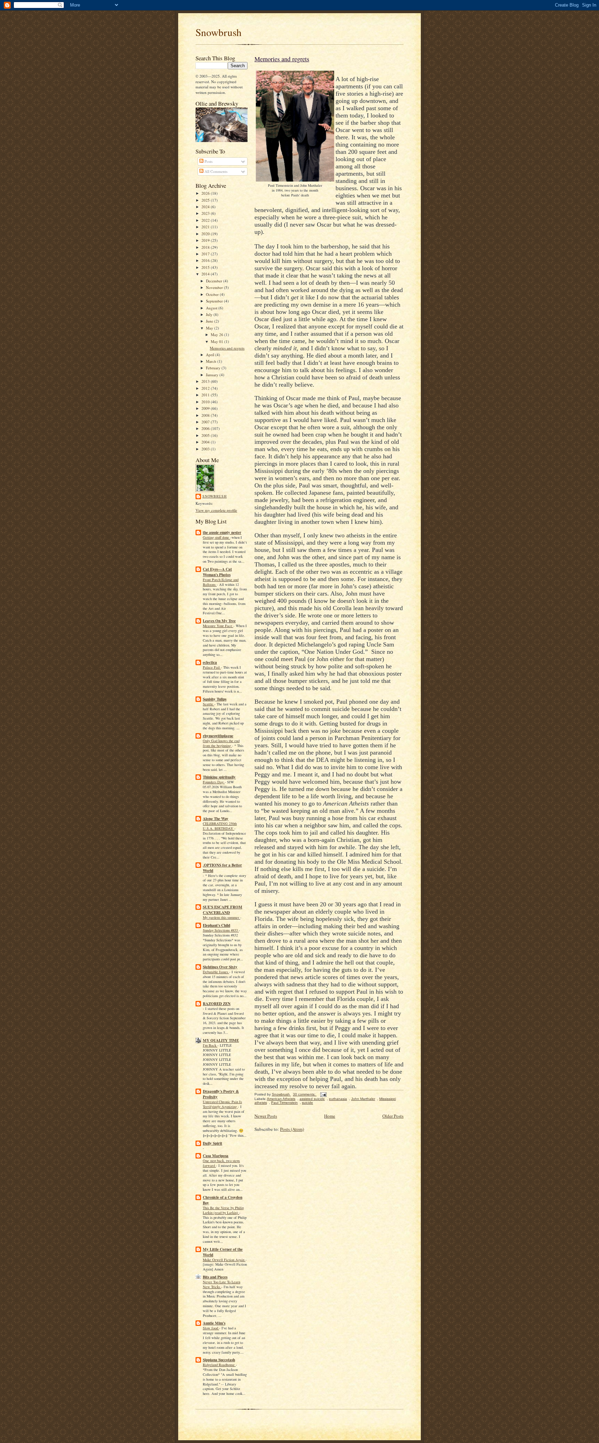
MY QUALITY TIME (221, 1040)
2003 (206, 448)
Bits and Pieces (215, 1277)
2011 (206, 394)
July (210, 314)
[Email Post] (323, 1094)
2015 (206, 267)
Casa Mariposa (215, 1156)
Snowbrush (219, 32)
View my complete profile (216, 510)
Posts (207, 161)
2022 (206, 220)
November (215, 287)
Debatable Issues (216, 971)
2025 (206, 200)
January (212, 374)
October (213, 294)
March (211, 361)
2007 (206, 421)
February (214, 367)
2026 (206, 193)
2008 (206, 415)
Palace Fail (212, 667)
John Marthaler (363, 1099)
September (215, 300)
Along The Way (215, 818)
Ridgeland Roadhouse (219, 1364)
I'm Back (210, 1045)
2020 (206, 233)
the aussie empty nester (222, 532)
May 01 (217, 341)
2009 (206, 408)
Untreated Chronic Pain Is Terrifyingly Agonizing (222, 1104)
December (214, 280)
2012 (206, 388)
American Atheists (281, 1099)
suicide (307, 1103)
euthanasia (338, 1099)
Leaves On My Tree (219, 621)
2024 (206, 206)
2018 (206, 247)
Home (329, 1116)
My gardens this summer (221, 917)
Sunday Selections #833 (221, 930)
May (210, 328)
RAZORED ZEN (217, 1003)
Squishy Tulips (214, 699)
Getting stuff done (216, 537)
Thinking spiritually (219, 777)
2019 (206, 240)
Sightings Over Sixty (220, 967)
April (210, 354)
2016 (206, 260)
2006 (206, 428)
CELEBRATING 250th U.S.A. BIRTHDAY (220, 826)
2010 (206, 401)
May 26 (217, 334)
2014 (206, 273)
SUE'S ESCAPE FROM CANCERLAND (222, 909)
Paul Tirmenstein (284, 1103)
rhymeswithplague (218, 736)
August (212, 307)
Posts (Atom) (292, 1129)
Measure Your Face (218, 625)
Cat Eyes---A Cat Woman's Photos (217, 572)
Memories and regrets (227, 348)
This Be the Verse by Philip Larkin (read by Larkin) (223, 1210)
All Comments (215, 171)
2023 (206, 213)
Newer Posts (265, 1116)
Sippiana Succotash (219, 1360)
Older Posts (392, 1116)
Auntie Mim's (214, 1323)
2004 (206, 442)
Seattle (208, 704)
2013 (206, 381)
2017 (206, 253)
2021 (206, 226)
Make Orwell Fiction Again (224, 1259)
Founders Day (214, 782)
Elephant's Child (216, 925)
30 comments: (304, 1094)
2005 (206, 435)
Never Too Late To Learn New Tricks (221, 1284)
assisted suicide (312, 1099)
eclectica (210, 662)
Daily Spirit (212, 1143)
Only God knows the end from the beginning (221, 743)
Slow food (211, 1328)
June (210, 321)
